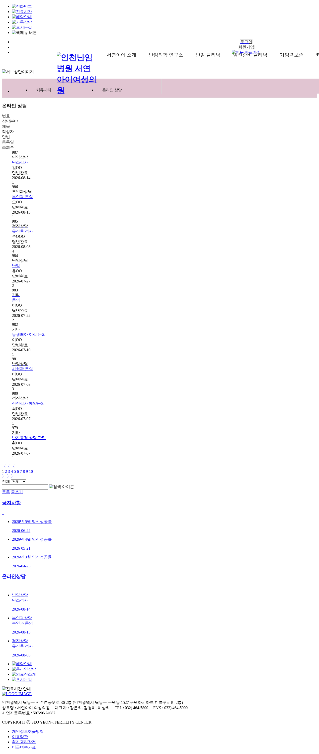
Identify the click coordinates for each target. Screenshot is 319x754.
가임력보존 (292, 54)
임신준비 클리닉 (250, 54)
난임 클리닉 (208, 54)
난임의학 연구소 (166, 54)
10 (31, 471)
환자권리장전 (24, 742)
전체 (6, 481)
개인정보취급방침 (28, 731)
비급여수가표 (24, 747)
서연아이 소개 (121, 54)
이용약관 (20, 737)
